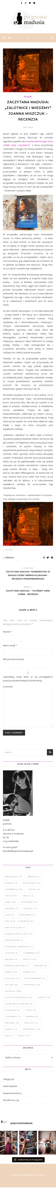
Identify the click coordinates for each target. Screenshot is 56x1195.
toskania (13, 1016)
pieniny (29, 972)
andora (34, 876)
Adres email (10, 645)
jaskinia (11, 908)
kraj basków (14, 940)
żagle (24, 1035)
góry (10, 902)
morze (11, 972)
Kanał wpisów (10, 1086)
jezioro (30, 908)
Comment (8, 686)
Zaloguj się (8, 1079)
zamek (11, 1029)
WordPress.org (11, 1100)
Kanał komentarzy (12, 1093)
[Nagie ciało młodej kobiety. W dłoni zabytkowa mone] (9, 1143)
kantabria (27, 915)
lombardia (32, 953)
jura (9, 915)
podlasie (12, 978)
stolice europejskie (18, 997)
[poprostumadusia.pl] (28, 19)
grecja (28, 896)
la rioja (11, 953)
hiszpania (29, 902)
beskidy (11, 883)
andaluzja (13, 876)
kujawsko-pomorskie (19, 946)
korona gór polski (18, 934)
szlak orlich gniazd (19, 1004)
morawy (40, 965)
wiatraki (12, 1023)
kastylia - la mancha (19, 921)
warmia (32, 1016)
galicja (11, 896)
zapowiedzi (32, 1029)
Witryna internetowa (13, 659)
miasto (29, 959)
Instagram (40, 1175)
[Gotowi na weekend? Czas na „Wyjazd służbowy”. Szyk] (28, 1143)
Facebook (30, 1175)
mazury (11, 959)
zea (9, 1035)
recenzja (8, 549)
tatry (30, 1010)
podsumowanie (35, 978)
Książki (28, 96)
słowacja (12, 1010)
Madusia (10, 557)
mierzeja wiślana (17, 965)
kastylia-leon (15, 927)
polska (11, 985)
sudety (44, 997)
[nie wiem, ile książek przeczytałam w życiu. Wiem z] (47, 1143)
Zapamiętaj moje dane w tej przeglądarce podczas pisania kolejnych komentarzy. (28, 678)
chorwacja (14, 889)
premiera (32, 985)
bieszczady (31, 883)
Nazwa (7, 631)
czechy (34, 889)
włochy (31, 1023)
